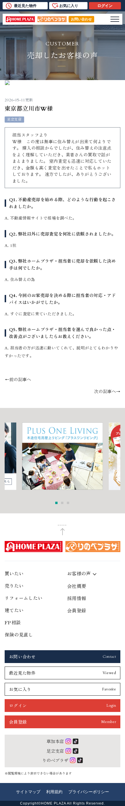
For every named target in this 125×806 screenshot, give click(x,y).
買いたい (14, 573)
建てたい (14, 610)
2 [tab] (62, 503)
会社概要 (76, 585)
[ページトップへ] (62, 530)
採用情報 (76, 598)
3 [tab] (68, 503)
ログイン (104, 5)
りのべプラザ (55, 760)
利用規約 (54, 791)
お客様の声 (79, 573)
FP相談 (13, 622)
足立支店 (55, 751)
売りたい (14, 585)
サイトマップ (28, 791)
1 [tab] (56, 503)
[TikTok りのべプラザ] (80, 760)
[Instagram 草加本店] (68, 741)
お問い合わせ (81, 19)
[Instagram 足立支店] (68, 751)
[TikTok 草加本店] (75, 741)
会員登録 (76, 610)
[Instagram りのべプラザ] (73, 760)
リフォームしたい (24, 597)
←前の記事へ (18, 380)
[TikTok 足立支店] (75, 751)
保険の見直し (19, 634)
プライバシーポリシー (88, 791)
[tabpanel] (62, 456)
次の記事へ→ (107, 392)
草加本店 (55, 741)
